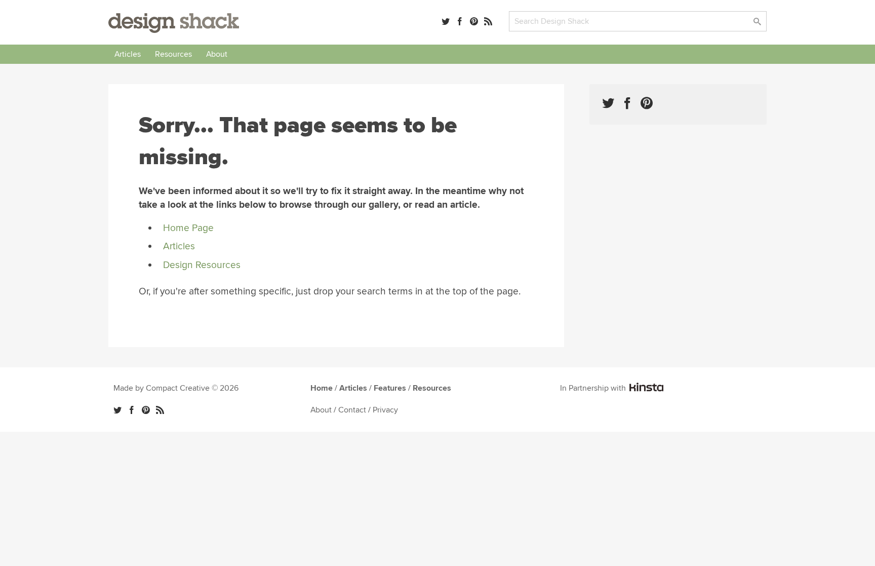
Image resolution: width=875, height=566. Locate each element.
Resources (173, 54)
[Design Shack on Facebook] (627, 103)
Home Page (188, 228)
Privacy (385, 410)
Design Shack (173, 23)
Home (321, 388)
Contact (352, 410)
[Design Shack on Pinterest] (647, 103)
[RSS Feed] (488, 21)
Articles (127, 54)
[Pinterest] (474, 21)
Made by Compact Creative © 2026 (175, 388)
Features (390, 388)
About (216, 54)
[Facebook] (460, 21)
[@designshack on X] (117, 410)
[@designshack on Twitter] (446, 21)
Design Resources (202, 265)
